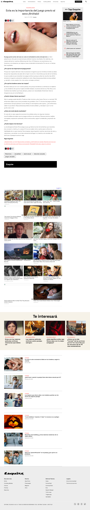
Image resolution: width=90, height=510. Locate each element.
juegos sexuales (10, 156)
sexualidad (17, 154)
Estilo (24, 1)
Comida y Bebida (47, 1)
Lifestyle (27, 357)
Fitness (39, 1)
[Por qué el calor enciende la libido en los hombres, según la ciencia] (13, 364)
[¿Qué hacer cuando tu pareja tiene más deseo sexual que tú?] (13, 382)
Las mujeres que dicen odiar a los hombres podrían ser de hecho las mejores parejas (42, 395)
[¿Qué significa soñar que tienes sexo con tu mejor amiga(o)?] (55, 328)
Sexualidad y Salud (30, 7)
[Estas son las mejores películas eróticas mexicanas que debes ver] (14, 328)
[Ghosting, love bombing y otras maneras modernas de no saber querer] (13, 439)
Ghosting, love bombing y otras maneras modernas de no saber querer (41, 435)
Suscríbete (78, 1)
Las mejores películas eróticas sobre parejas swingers (34, 341)
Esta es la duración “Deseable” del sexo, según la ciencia (35, 144)
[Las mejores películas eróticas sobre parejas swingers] (34, 328)
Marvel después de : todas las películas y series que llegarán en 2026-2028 (73, 54)
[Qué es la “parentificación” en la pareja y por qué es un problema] (13, 457)
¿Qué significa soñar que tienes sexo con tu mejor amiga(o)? (55, 341)
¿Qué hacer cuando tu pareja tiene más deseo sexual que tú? (43, 377)
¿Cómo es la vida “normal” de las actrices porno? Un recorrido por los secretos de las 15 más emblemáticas (76, 342)
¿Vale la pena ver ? (73, 48)
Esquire (34, 17)
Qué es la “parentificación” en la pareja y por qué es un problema (41, 453)
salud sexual (27, 154)
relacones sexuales (39, 154)
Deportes (63, 1)
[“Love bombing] (13, 422)
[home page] (8, 2)
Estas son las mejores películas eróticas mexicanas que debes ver (12, 341)
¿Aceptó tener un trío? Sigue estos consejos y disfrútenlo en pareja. (24, 142)
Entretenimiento (31, 1)
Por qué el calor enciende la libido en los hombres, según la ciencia (42, 360)
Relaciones (8, 154)
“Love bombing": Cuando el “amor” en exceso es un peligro (42, 417)
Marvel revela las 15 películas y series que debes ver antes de (72, 42)
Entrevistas (55, 1)
